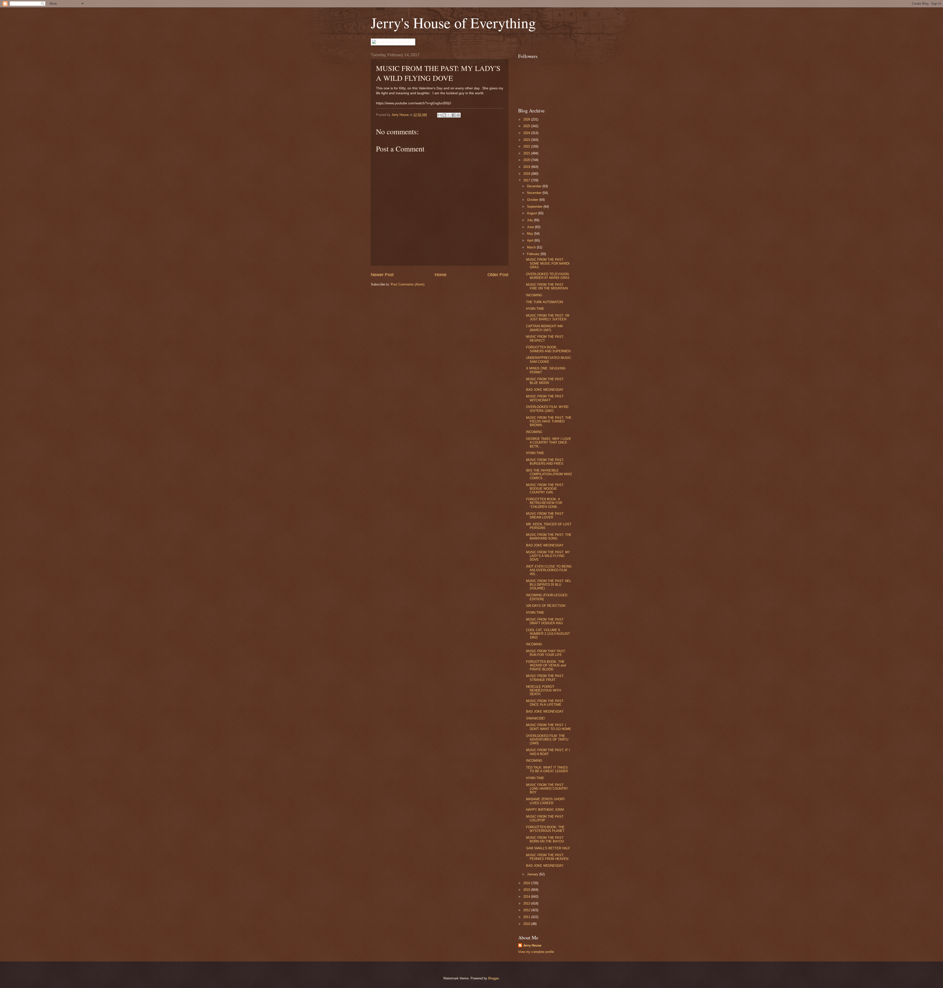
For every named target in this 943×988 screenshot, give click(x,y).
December (534, 186)
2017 (527, 180)
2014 (527, 896)
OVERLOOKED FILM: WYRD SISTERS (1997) (547, 408)
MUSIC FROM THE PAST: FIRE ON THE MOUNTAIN (547, 286)
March (532, 247)
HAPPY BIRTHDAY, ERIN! (545, 810)
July (530, 220)
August (532, 213)
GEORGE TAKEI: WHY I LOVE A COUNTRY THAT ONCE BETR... (548, 442)
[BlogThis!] (444, 115)
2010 (527, 924)
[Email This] (439, 115)
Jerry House (532, 945)
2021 (527, 153)
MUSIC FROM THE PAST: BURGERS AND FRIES (545, 461)
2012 (527, 910)
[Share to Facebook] (453, 115)
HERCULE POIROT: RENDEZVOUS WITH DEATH (543, 690)
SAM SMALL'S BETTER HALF (548, 848)
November (534, 193)
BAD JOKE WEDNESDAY (545, 390)
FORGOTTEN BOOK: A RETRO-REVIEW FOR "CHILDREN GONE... (544, 503)
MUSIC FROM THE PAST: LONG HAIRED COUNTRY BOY (547, 788)
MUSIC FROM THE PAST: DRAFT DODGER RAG (545, 621)
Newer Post (382, 274)
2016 (527, 883)
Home (440, 274)
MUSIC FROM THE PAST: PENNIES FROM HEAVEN (547, 857)
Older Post (497, 274)
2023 (527, 140)
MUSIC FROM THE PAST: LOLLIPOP (545, 818)
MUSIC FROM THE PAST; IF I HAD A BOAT (548, 752)
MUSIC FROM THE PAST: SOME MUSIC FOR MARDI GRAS (547, 263)
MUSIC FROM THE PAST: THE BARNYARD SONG (548, 536)
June (531, 227)
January (533, 874)
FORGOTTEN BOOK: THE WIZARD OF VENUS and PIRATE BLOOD (546, 665)
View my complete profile (536, 952)
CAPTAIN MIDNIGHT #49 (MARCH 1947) (544, 328)
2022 (527, 146)
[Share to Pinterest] (458, 115)
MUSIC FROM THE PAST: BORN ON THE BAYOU (545, 839)
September (535, 206)
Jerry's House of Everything (453, 22)
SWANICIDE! (535, 718)
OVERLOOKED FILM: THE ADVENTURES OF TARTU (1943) (547, 739)
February (534, 254)
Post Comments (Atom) (407, 284)
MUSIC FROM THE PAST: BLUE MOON (545, 381)
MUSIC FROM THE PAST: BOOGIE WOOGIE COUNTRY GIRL (545, 488)
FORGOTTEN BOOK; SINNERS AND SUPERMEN (548, 349)
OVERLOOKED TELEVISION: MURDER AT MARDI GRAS (547, 276)
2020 (527, 160)
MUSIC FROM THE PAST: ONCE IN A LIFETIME (545, 702)
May (530, 233)
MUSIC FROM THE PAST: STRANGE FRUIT (545, 677)
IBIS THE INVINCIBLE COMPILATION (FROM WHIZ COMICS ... (549, 474)
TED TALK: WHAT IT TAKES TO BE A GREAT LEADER (547, 769)
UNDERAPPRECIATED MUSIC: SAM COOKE (549, 359)
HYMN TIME (535, 309)
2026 (527, 119)
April (530, 240)
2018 (527, 174)
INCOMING (534, 295)
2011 (527, 917)
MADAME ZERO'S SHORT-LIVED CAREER (546, 801)
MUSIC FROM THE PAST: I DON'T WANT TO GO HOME (548, 727)
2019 (527, 167)
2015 (527, 890)
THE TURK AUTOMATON (544, 302)
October (533, 200)
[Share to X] (448, 115)
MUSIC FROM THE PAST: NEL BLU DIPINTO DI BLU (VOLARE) (548, 584)
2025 (527, 126)
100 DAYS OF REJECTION (545, 606)
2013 (527, 903)
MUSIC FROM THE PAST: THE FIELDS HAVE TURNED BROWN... (548, 421)
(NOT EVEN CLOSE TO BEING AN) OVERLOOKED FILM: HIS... (549, 570)
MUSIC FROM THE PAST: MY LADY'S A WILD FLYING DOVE (548, 556)
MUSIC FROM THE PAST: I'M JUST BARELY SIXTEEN (547, 317)
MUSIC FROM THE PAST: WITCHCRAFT (545, 398)
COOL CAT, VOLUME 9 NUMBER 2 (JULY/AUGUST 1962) (548, 633)
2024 (527, 133)
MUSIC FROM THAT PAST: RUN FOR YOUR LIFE (546, 653)
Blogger (493, 978)
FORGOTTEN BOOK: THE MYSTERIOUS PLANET (545, 829)
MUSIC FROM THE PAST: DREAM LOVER (545, 515)
